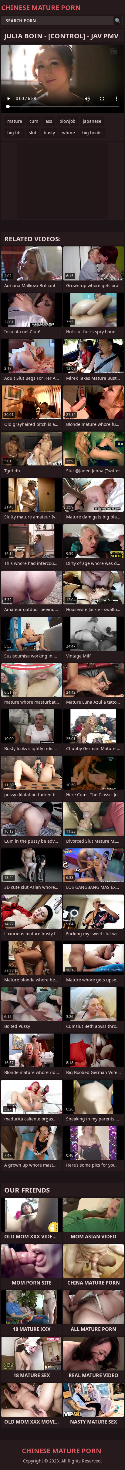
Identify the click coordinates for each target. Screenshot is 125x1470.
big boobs (92, 132)
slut (32, 132)
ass (49, 121)
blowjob (67, 121)
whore (68, 132)
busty (49, 132)
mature (14, 121)
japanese (92, 121)
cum (33, 121)
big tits (14, 132)
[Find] (117, 20)
